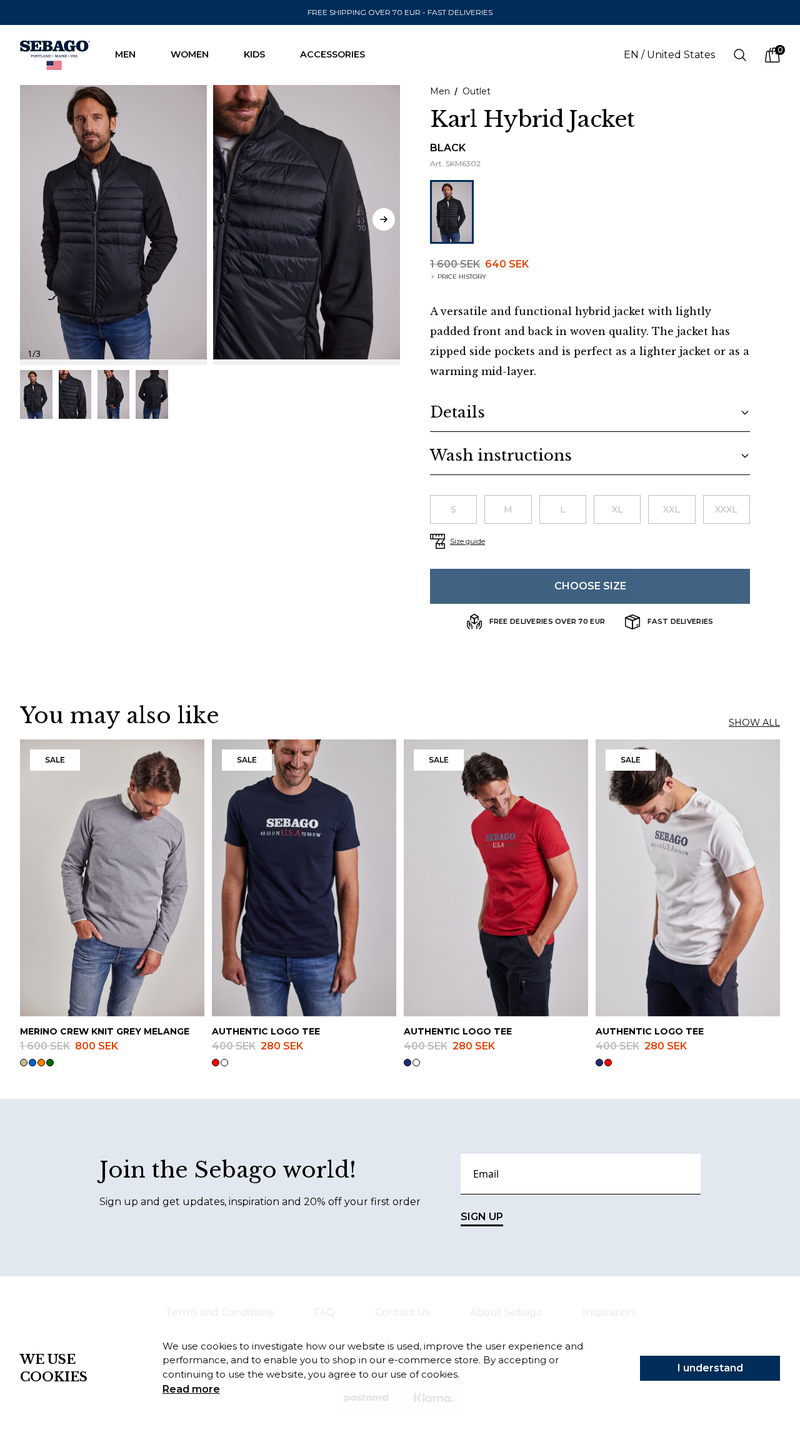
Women (190, 54)
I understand (710, 1368)
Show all (754, 722)
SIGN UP (482, 1217)
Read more (191, 1389)
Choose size (590, 586)
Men (125, 54)
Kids (254, 54)
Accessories (332, 54)
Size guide (467, 541)
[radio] (453, 509)
